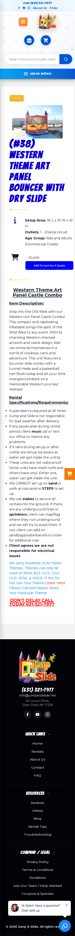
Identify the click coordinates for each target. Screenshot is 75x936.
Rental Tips (37, 827)
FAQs (54, 8)
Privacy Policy (38, 862)
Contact (37, 767)
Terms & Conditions (37, 870)
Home (37, 743)
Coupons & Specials (38, 894)
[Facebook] (19, 7)
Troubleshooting (37, 834)
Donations (37, 878)
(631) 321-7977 (38, 690)
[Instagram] (29, 7)
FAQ (37, 775)
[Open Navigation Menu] (23, 21)
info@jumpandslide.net (37, 695)
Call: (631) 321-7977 (37, 3)
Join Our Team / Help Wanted (37, 886)
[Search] (65, 59)
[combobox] (31, 59)
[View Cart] (46, 40)
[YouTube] (23, 7)
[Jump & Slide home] (37, 666)
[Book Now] (29, 40)
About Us (40, 8)
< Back (16, 98)
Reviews (37, 803)
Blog (37, 818)
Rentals (37, 751)
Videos (37, 811)
